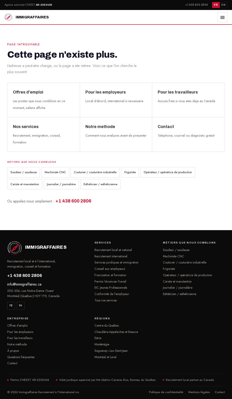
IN (20, 305)
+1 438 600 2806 (196, 5)
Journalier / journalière (61, 184)
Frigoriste (130, 172)
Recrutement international (110, 256)
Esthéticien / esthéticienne (100, 184)
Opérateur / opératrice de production (168, 172)
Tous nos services (105, 300)
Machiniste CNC (55, 172)
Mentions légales (199, 392)
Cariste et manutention (24, 184)
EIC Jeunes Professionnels (110, 287)
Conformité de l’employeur (111, 294)
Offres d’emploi (17, 325)
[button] (222, 17)
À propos (13, 350)
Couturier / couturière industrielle (95, 172)
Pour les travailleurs (19, 338)
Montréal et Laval (105, 357)
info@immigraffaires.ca (24, 284)
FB (11, 305)
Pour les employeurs (20, 332)
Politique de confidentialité (166, 392)
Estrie (97, 338)
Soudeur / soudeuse (23, 172)
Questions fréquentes (20, 357)
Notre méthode (17, 344)
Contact (12, 363)
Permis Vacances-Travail (110, 281)
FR (216, 4)
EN (223, 4)
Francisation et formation (110, 275)
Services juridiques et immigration (116, 262)
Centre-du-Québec (106, 325)
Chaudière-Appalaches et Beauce (116, 332)
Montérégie (101, 344)
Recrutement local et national (113, 250)
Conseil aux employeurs (109, 268)
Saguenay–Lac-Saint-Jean (111, 350)
